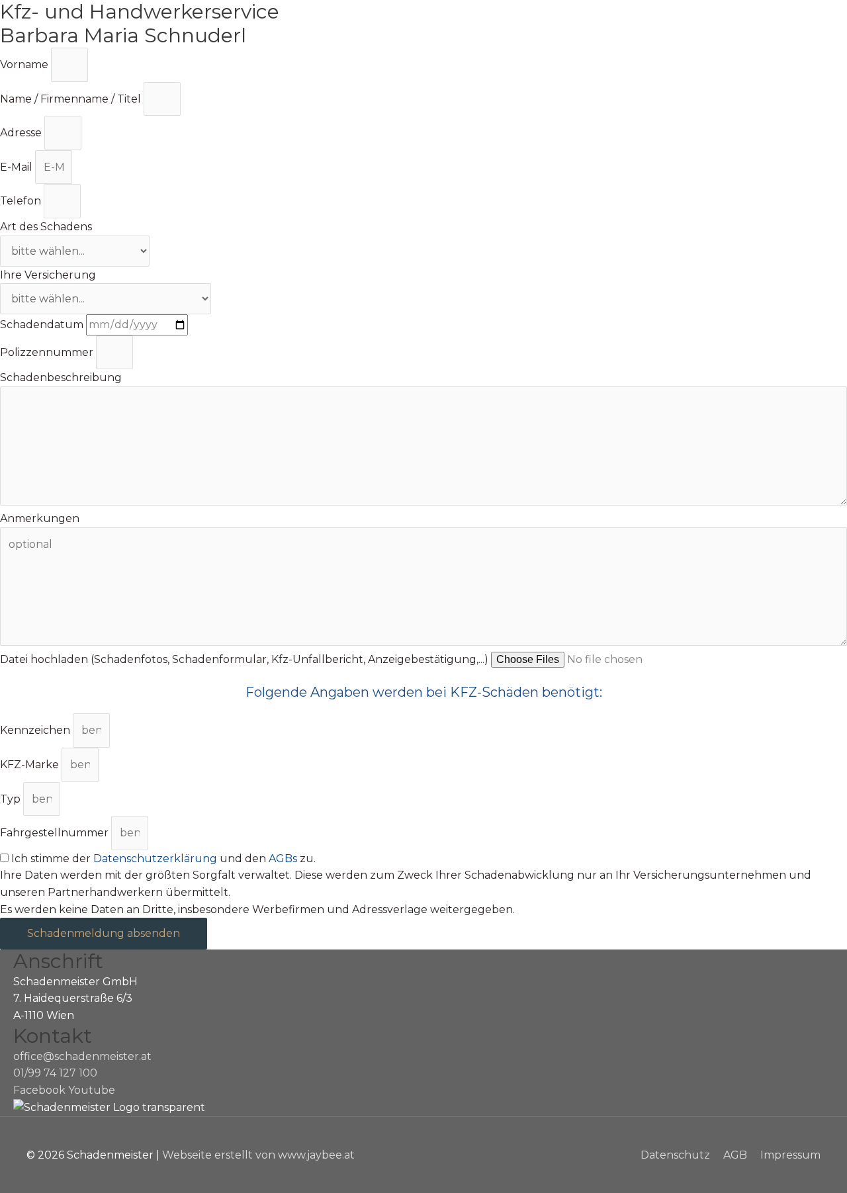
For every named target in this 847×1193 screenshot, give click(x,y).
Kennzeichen (36, 730)
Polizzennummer (48, 352)
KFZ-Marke (31, 764)
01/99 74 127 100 (55, 1073)
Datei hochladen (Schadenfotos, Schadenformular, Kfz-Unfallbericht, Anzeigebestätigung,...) (245, 659)
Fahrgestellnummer (55, 832)
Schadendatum (43, 324)
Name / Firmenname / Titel (72, 99)
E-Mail (17, 167)
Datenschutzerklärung (155, 858)
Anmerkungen (39, 518)
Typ (11, 799)
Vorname (25, 64)
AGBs (283, 858)
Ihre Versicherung (48, 275)
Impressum (790, 1155)
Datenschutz (675, 1155)
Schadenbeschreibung (61, 377)
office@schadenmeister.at (82, 1056)
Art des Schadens (46, 226)
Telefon (22, 201)
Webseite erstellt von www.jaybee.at (258, 1155)
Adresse (22, 132)
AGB (735, 1155)
